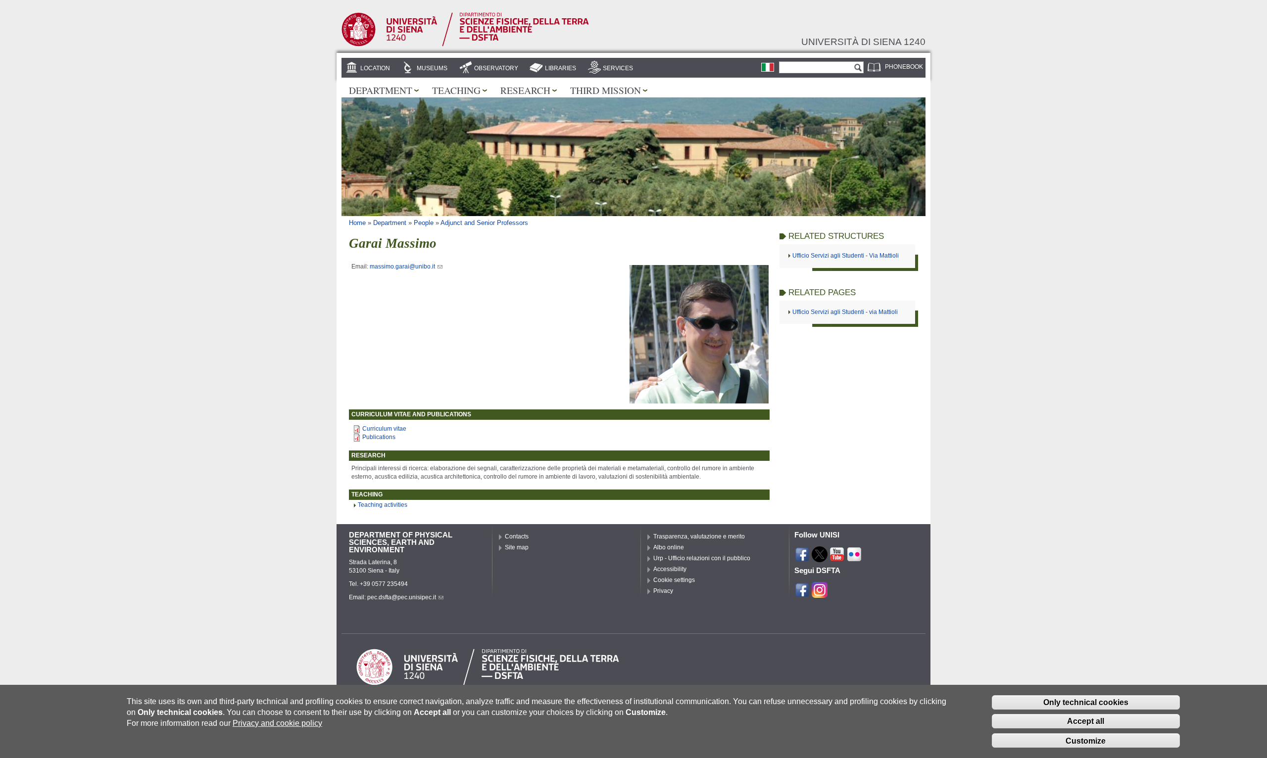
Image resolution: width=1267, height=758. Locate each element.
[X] (820, 557)
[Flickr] (854, 557)
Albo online (668, 547)
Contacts (517, 536)
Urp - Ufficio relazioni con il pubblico (701, 558)
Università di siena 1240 (863, 41)
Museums (432, 68)
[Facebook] (802, 557)
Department (380, 90)
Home (357, 222)
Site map (517, 547)
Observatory (496, 68)
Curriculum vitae (384, 428)
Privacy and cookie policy (277, 723)
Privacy (663, 590)
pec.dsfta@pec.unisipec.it (401, 597)
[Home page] (465, 44)
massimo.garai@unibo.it (402, 266)
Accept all (1085, 721)
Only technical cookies (1085, 702)
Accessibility (669, 569)
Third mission (605, 90)
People (424, 222)
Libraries (560, 68)
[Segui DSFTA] (820, 593)
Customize (1086, 740)
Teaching (456, 90)
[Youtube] (837, 557)
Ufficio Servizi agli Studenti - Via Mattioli (845, 255)
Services (618, 68)
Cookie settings (674, 580)
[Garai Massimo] (767, 67)
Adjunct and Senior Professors (484, 222)
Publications (378, 437)
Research (525, 90)
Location (375, 68)
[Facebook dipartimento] (802, 593)
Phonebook (904, 66)
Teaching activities (382, 504)
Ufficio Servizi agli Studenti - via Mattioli (845, 312)
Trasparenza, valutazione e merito (699, 536)
